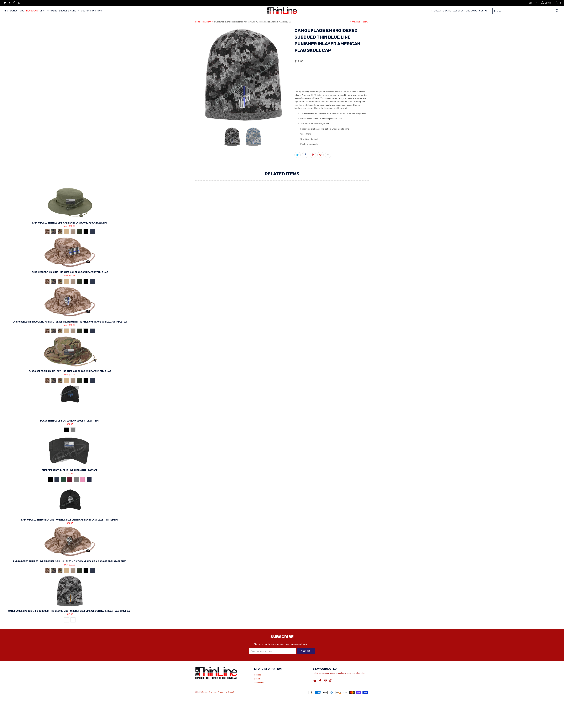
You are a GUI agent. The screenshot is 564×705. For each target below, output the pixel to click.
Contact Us (259, 683)
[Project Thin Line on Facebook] (9, 3)
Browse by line (68, 11)
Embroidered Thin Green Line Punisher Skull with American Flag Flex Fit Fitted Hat (70, 500)
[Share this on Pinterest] (313, 155)
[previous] (200, 75)
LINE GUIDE (471, 11)
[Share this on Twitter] (297, 155)
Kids (22, 11)
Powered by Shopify (226, 692)
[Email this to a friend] (328, 155)
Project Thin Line (209, 692)
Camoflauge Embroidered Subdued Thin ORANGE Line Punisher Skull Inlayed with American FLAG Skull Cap (70, 591)
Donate (447, 11)
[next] (286, 75)
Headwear (32, 11)
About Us (458, 11)
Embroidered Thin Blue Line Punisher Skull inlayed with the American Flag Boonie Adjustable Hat (70, 302)
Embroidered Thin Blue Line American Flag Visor (70, 450)
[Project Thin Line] (282, 10)
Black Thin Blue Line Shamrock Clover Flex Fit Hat (70, 401)
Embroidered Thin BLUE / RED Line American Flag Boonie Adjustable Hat (70, 351)
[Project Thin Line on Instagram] (18, 3)
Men (6, 11)
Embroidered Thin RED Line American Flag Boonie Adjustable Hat (70, 203)
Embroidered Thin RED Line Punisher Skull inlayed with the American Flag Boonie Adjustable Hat (70, 541)
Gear (42, 11)
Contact (484, 11)
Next (365, 22)
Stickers (52, 11)
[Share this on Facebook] (305, 155)
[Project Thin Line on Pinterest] (14, 3)
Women (14, 11)
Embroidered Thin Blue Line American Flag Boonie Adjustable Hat (70, 252)
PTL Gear (436, 11)
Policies (257, 675)
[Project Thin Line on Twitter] (5, 3)
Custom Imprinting (91, 11)
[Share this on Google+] (320, 155)
